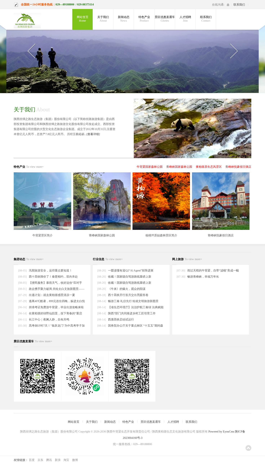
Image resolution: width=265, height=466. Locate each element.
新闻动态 (123, 18)
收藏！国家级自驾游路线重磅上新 (129, 276)
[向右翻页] (233, 51)
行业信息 (108, 259)
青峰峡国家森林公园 (179, 166)
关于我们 (103, 18)
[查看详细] (93, 134)
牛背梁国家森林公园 (150, 166)
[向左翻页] (31, 51)
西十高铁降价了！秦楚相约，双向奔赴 (53, 276)
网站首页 (82, 18)
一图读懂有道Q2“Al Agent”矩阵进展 (130, 270)
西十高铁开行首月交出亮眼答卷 (127, 294)
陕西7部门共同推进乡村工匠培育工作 (131, 313)
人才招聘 (185, 18)
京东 (40, 459)
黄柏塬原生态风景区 (209, 166)
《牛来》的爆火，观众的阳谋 (126, 288)
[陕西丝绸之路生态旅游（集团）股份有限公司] (27, 21)
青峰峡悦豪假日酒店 (238, 166)
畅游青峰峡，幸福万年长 (203, 276)
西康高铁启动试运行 (120, 319)
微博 (75, 459)
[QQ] (228, 4)
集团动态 (29, 259)
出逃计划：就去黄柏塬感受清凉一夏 (51, 294)
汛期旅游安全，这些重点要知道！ (50, 270)
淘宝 (66, 459)
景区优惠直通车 (165, 18)
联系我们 (239, 4)
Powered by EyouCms (221, 431)
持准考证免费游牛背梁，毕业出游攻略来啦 (56, 307)
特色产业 (144, 18)
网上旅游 (187, 259)
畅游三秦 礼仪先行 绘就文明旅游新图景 (132, 301)
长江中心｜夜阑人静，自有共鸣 (48, 319)
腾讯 (49, 459)
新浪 (58, 459)
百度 (32, 459)
